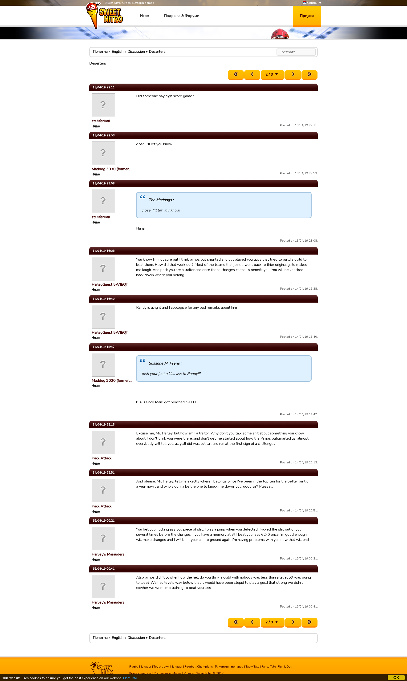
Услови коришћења (168, 673)
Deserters (157, 51)
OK (396, 677)
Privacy (189, 673)
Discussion (136, 51)
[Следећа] (293, 75)
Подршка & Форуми (181, 15)
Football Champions (199, 667)
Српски (311, 3)
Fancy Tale (268, 667)
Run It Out (284, 667)
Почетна (100, 51)
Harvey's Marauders (108, 554)
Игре (144, 15)
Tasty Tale (252, 667)
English (117, 51)
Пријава (307, 15)
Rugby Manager (140, 667)
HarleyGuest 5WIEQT (110, 284)
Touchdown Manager (168, 667)
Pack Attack (102, 458)
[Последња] (309, 75)
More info (130, 678)
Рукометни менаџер (229, 667)
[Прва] (236, 75)
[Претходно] (252, 75)
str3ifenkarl (101, 121)
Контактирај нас (140, 673)
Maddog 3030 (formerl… (112, 169)
